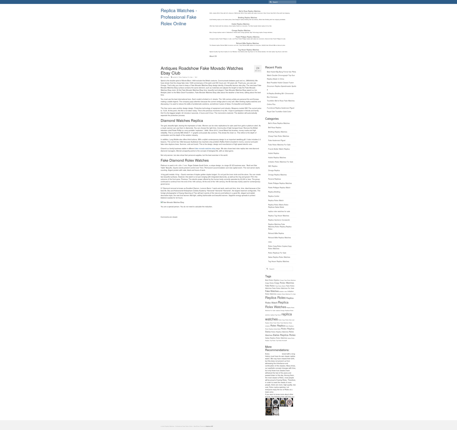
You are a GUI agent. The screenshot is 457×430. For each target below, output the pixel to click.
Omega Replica (274, 170)
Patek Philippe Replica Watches (280, 183)
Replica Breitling (274, 192)
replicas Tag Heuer (275, 315)
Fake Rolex (270, 285)
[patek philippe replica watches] (289, 402)
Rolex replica (274, 387)
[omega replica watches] (268, 402)
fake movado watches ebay (205, 148)
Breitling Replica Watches (277, 132)
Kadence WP (209, 426)
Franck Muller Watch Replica (279, 149)
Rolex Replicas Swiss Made (273, 329)
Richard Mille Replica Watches (279, 237)
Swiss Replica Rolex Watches (279, 257)
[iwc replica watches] (268, 411)
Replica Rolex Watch (276, 200)
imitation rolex (283, 291)
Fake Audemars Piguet (276, 140)
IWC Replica (272, 166)
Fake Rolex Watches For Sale (279, 144)
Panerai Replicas (274, 179)
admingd (166, 77)
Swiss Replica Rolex (284, 335)
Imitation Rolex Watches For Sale (280, 162)
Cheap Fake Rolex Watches (278, 136)
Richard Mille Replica (276, 233)
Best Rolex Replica (272, 280)
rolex (270, 242)
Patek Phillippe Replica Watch (279, 187)
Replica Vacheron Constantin (279, 220)
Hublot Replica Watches (277, 157)
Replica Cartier (273, 196)
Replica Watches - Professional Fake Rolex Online (179, 17)
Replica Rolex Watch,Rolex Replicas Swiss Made (278, 205)
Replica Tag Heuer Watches (278, 215)
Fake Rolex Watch (280, 286)
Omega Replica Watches (277, 174)
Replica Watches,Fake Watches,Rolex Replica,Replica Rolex (279, 226)
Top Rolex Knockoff (281, 340)
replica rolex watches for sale (279, 211)
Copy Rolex (269, 283)
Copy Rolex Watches (284, 282)
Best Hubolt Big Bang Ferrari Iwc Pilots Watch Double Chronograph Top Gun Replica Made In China (281, 75)
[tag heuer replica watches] (282, 402)
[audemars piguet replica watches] (275, 411)
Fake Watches (272, 291)
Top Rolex (273, 340)
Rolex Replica (277, 325)
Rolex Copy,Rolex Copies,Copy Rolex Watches (280, 247)
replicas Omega (280, 310)
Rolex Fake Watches (282, 323)
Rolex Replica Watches (279, 332)
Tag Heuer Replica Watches (278, 261)
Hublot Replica (273, 153)
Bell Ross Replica (274, 127)
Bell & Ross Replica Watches (279, 123)
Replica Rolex (275, 297)
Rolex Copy (281, 320)
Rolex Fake (273, 323)
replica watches (276, 354)
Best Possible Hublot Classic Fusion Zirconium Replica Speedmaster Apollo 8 (281, 86)
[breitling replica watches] (275, 402)
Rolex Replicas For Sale (186, 77)
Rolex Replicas (289, 326)
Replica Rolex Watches (276, 304)
